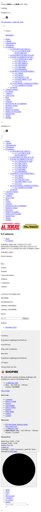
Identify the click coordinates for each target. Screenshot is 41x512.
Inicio (7, 239)
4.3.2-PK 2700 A (21, 61)
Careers (8, 414)
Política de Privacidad (13, 112)
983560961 (9, 35)
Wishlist (8, 118)
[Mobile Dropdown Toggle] (14, 47)
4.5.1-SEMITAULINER (23, 85)
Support (8, 409)
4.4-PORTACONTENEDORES (22, 71)
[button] (2, 510)
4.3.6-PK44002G (21, 69)
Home (7, 39)
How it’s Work (10, 401)
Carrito (7, 99)
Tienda (7, 116)
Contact (8, 416)
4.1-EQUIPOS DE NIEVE (20, 49)
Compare (8, 102)
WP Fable (13, 451)
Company (9, 399)
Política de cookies (12, 110)
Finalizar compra (11, 106)
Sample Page (10, 114)
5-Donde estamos (11, 89)
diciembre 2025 (11, 327)
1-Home (8, 41)
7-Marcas (8, 93)
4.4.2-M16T (19, 75)
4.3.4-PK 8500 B (21, 65)
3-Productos (9, 45)
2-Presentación (10, 43)
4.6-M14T (13, 87)
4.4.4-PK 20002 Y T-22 (23, 79)
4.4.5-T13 (18, 81)
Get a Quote (5, 391)
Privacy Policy (10, 407)
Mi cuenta (9, 108)
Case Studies (10, 405)
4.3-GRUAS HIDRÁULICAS (21, 57)
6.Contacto (9, 91)
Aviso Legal (9, 95)
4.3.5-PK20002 (20, 67)
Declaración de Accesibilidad (15, 104)
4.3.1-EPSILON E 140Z (23, 59)
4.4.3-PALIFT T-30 (22, 77)
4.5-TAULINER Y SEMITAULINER (24, 83)
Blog (7, 97)
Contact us (5, 447)
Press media (9, 412)
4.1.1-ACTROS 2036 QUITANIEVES (22, 52)
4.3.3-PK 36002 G (21, 63)
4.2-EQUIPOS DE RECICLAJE (22, 55)
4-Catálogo (9, 47)
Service (8, 403)
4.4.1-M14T (19, 73)
